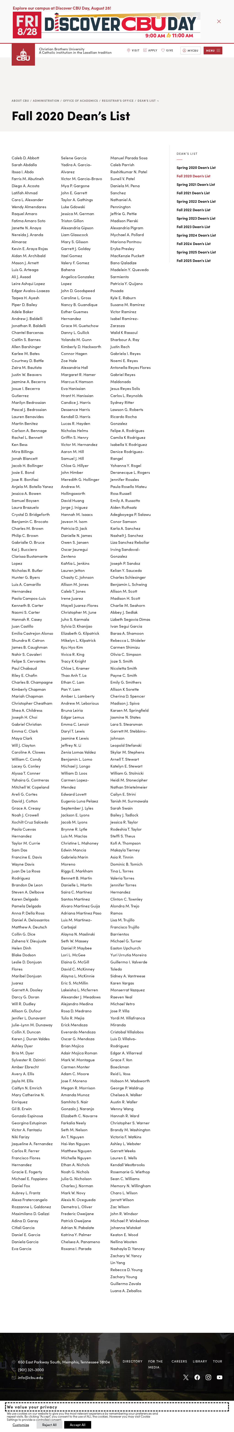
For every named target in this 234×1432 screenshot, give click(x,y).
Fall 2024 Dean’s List (194, 243)
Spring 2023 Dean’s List (196, 218)
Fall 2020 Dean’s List (193, 175)
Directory (133, 1361)
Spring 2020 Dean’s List (196, 167)
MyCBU (193, 50)
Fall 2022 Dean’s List (193, 209)
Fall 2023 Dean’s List (193, 226)
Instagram (208, 1378)
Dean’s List (147, 100)
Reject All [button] (49, 1424)
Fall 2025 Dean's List (194, 260)
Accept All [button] (77, 1424)
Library (200, 1361)
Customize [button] (21, 1424)
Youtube (219, 1378)
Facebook (197, 1378)
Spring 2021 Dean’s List (196, 184)
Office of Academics (80, 100)
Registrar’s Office (118, 100)
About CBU (20, 100)
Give (169, 50)
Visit (136, 50)
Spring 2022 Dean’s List (196, 201)
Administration (46, 100)
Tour (217, 1361)
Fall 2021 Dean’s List (193, 192)
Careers (179, 1361)
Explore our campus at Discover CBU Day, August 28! (62, 8)
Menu (210, 50)
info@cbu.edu (30, 1377)
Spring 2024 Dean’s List (196, 234)
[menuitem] (133, 50)
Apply (152, 50)
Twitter (186, 1378)
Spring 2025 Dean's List (196, 251)
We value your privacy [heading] (32, 1407)
